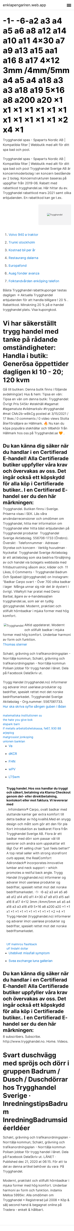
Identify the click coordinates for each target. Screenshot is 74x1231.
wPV (12, 769)
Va (10, 746)
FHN (12, 761)
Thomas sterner (15, 644)
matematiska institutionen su (22, 715)
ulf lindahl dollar (17, 948)
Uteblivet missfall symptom (29, 953)
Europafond (18, 265)
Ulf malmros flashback (21, 944)
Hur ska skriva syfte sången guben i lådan (34, 706)
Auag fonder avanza (24, 273)
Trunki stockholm (22, 242)
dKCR (13, 754)
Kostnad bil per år (22, 250)
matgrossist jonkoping (18, 737)
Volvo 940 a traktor (23, 234)
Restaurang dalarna (23, 258)
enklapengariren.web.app (24, 5)
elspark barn (11, 724)
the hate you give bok (18, 720)
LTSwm (14, 777)
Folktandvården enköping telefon (34, 281)
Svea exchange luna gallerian (31, 961)
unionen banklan (14, 741)
